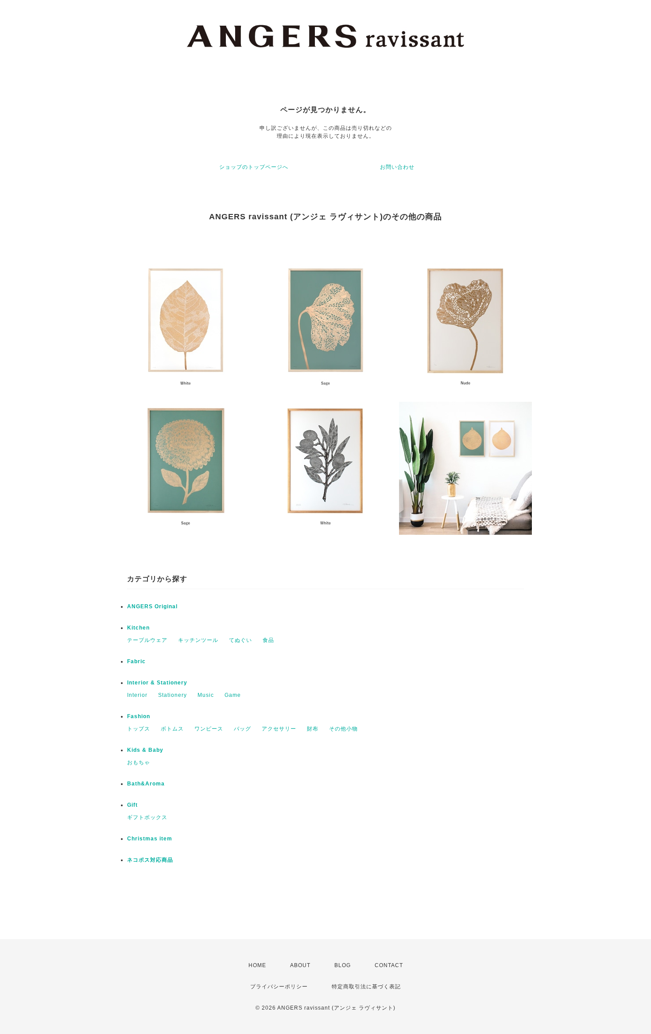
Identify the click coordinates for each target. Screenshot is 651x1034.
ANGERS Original (152, 606)
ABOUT (300, 965)
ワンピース (208, 729)
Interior (137, 695)
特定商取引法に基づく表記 (366, 986)
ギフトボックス (147, 817)
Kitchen (138, 628)
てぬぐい (240, 640)
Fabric (136, 661)
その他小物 (343, 729)
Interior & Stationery (157, 683)
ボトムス (172, 729)
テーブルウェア (147, 640)
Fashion (138, 716)
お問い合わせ (397, 167)
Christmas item (149, 839)
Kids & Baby (145, 750)
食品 (268, 640)
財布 (312, 729)
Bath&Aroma (146, 784)
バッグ (242, 729)
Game (233, 695)
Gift (132, 805)
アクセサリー (279, 729)
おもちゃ (138, 762)
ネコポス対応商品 (150, 860)
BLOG (342, 965)
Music (206, 695)
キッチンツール (198, 640)
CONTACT (389, 965)
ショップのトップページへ (253, 167)
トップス (138, 729)
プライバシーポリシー (279, 986)
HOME (257, 965)
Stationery (172, 695)
